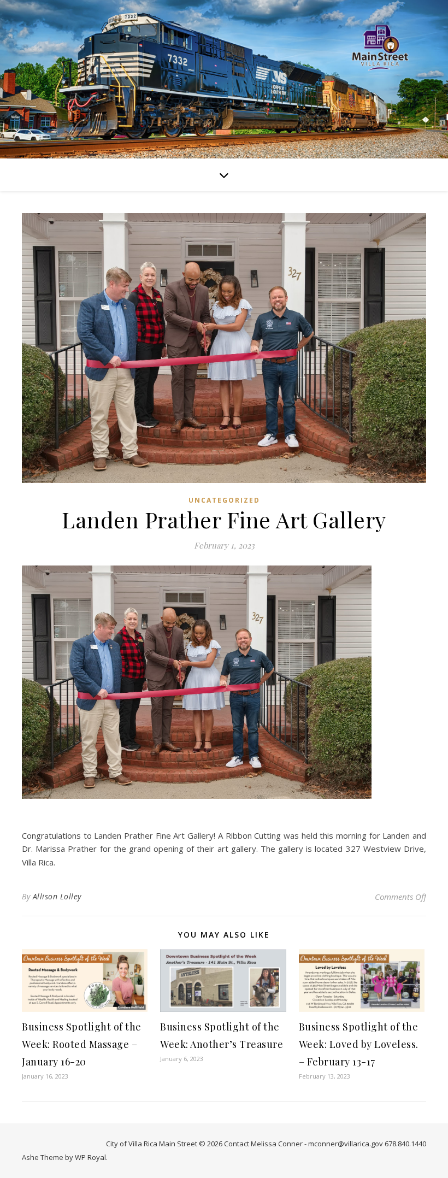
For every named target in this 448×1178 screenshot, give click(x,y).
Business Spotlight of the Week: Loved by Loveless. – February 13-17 (358, 1044)
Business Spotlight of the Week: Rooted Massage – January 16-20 (82, 1044)
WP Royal (90, 1157)
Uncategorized (224, 500)
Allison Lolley (57, 896)
